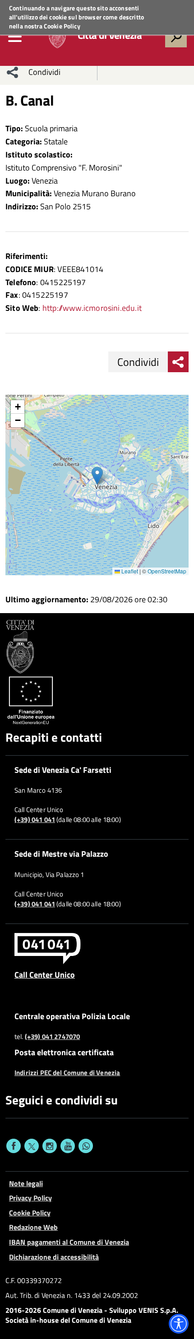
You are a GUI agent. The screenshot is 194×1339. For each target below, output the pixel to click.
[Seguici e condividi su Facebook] (13, 1146)
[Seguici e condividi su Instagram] (49, 1146)
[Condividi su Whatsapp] (86, 1146)
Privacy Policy (30, 1197)
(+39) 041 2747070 (52, 1037)
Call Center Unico (44, 974)
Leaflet (129, 571)
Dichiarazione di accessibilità (54, 1256)
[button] (97, 475)
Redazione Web (33, 1227)
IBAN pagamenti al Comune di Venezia (69, 1242)
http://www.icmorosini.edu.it (92, 308)
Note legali (26, 1183)
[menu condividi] (12, 72)
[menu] (15, 36)
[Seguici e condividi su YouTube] (67, 1146)
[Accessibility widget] (179, 1324)
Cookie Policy (62, 26)
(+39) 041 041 (34, 820)
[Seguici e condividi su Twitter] (31, 1146)
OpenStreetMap (167, 571)
